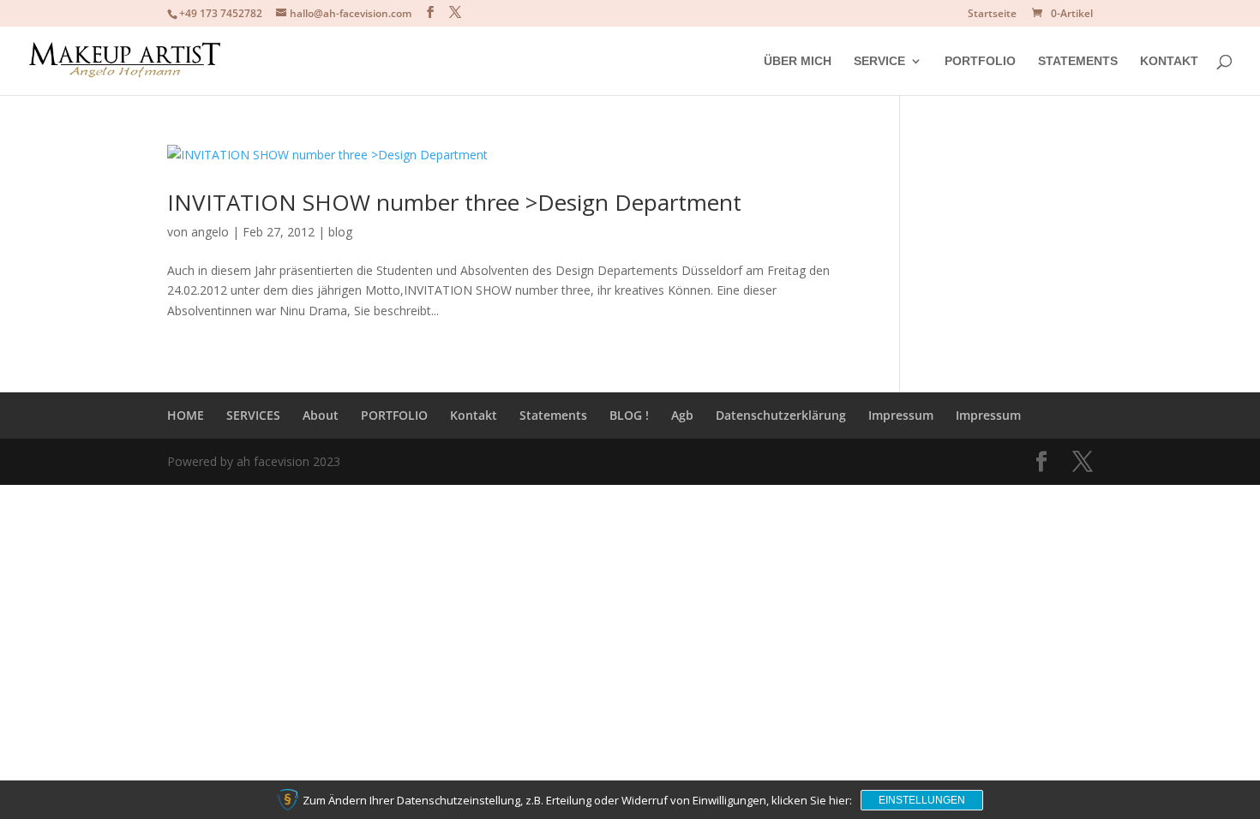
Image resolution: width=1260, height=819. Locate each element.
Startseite (992, 15)
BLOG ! (629, 415)
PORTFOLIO (980, 61)
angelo (210, 232)
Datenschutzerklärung (781, 415)
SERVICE (879, 61)
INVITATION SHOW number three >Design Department (454, 202)
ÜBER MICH (797, 61)
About (321, 415)
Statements (553, 415)
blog (340, 232)
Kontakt (473, 415)
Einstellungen (922, 800)
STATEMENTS (1078, 61)
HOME (185, 415)
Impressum (900, 415)
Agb (682, 415)
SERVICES (253, 415)
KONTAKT (1169, 61)
